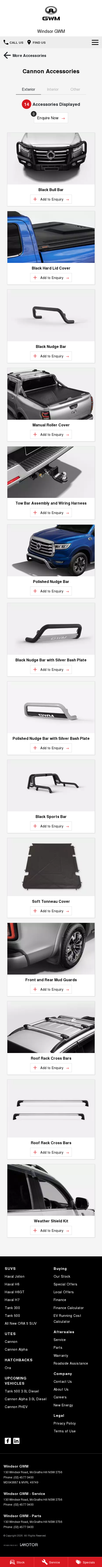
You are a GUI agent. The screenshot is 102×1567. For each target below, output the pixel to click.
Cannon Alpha (16, 1349)
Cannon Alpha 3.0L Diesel (25, 1398)
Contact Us (63, 1381)
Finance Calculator (69, 1307)
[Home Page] (51, 13)
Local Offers (64, 1291)
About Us (61, 1389)
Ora (8, 1367)
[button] (51, 158)
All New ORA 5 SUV (21, 1323)
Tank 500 (12, 1315)
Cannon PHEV (16, 1406)
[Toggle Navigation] (95, 42)
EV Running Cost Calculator (67, 1318)
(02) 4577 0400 (23, 1477)
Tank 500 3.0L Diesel (22, 1391)
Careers (60, 1397)
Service (60, 1339)
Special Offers (66, 1284)
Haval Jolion (14, 1276)
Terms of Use (65, 1431)
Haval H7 (12, 1299)
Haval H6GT (14, 1291)
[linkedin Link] (16, 1441)
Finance (60, 1299)
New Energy (63, 1405)
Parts (58, 1347)
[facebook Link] (8, 1441)
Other (75, 89)
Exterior (28, 89)
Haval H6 (12, 1284)
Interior (53, 89)
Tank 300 (12, 1307)
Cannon (11, 1341)
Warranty (61, 1355)
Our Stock (62, 1276)
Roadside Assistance (71, 1363)
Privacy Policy (65, 1423)
